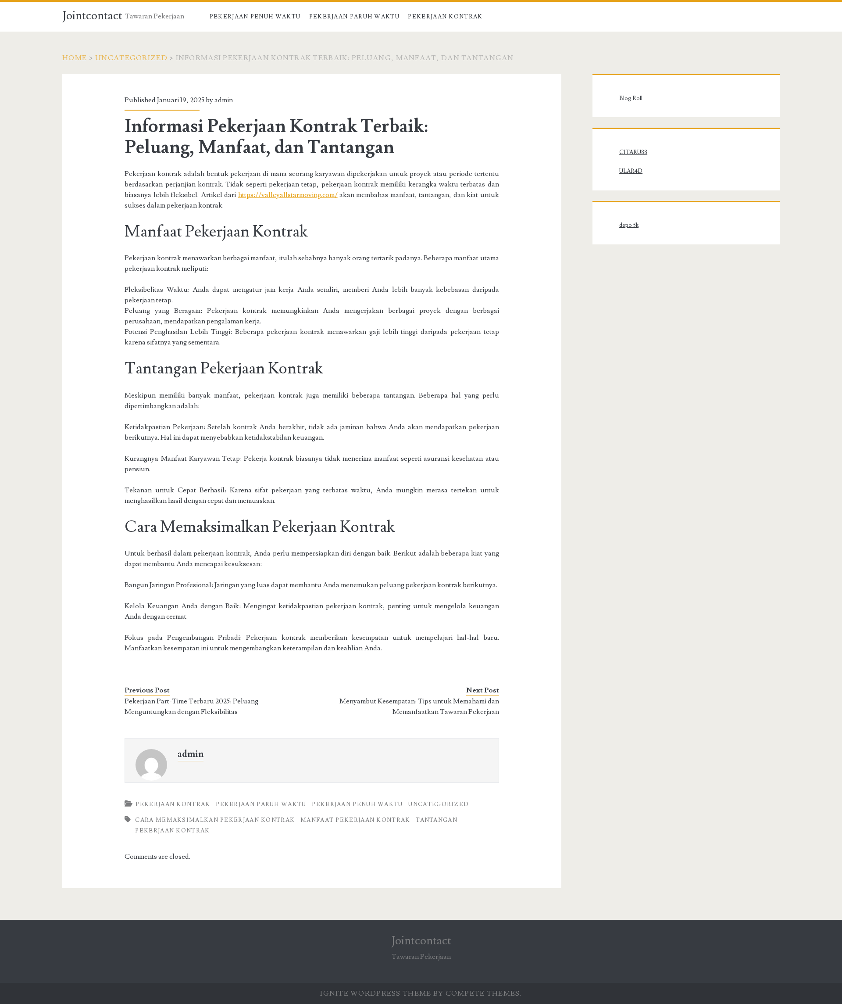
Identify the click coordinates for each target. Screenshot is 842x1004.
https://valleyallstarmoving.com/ (288, 194)
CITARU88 (633, 152)
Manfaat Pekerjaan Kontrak (355, 820)
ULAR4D (630, 171)
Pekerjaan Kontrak (445, 16)
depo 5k (629, 225)
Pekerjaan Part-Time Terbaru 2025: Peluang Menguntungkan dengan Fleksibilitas (191, 706)
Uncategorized (131, 58)
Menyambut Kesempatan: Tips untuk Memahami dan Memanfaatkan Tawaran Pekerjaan (419, 706)
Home (74, 58)
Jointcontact (92, 15)
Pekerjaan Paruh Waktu (354, 16)
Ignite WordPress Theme (375, 993)
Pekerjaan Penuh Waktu (255, 16)
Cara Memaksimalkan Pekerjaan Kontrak (215, 820)
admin (223, 100)
